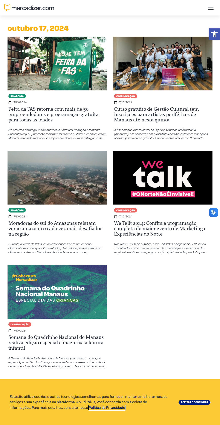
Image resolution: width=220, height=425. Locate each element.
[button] (214, 34)
